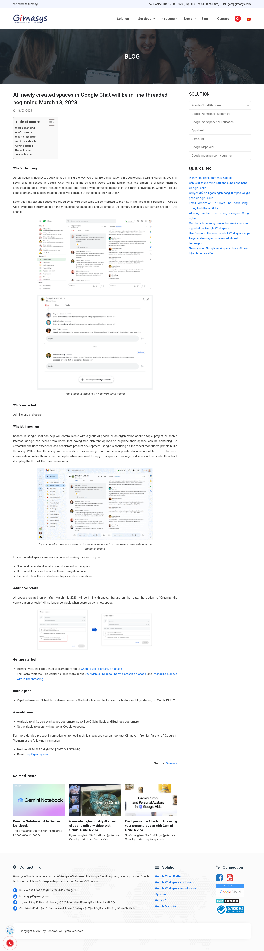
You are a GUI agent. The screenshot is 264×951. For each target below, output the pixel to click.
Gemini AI (198, 138)
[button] (238, 19)
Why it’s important (25, 136)
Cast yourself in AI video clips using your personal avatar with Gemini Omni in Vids (151, 825)
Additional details (25, 141)
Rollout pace (23, 150)
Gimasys (171, 763)
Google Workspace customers (211, 113)
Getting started (24, 145)
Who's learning (24, 132)
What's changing (25, 127)
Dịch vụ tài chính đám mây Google (210, 178)
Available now (23, 154)
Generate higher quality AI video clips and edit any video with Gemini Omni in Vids (92, 825)
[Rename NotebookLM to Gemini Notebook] (39, 800)
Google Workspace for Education (213, 122)
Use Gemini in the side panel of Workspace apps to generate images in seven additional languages (219, 238)
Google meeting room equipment (212, 155)
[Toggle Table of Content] (49, 122)
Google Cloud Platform (206, 105)
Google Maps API (203, 147)
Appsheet (198, 130)
